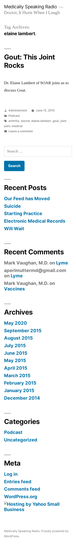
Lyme (62, 263)
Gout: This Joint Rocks (29, 61)
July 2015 (15, 345)
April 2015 (15, 368)
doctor (25, 121)
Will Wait (14, 228)
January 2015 (19, 390)
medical (17, 126)
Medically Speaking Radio (30, 6)
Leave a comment (20, 131)
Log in (11, 474)
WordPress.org (20, 496)
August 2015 (18, 338)
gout (56, 121)
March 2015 (17, 375)
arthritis (13, 121)
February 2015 (20, 383)
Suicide (12, 206)
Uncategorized (20, 440)
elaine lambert (41, 121)
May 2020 (15, 323)
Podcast (14, 116)
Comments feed (22, 489)
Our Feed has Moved (27, 198)
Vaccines (14, 289)
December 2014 (22, 398)
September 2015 (23, 330)
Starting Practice (23, 213)
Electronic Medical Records (34, 221)
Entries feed (17, 481)
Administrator (17, 110)
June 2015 (15, 353)
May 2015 (15, 360)
